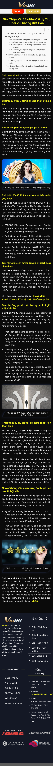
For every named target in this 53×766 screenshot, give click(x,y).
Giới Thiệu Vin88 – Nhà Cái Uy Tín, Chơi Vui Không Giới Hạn (25, 35)
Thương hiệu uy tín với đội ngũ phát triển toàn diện (28, 61)
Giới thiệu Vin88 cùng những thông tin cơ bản (28, 39)
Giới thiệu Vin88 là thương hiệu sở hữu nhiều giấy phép (29, 46)
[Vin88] (26, 4)
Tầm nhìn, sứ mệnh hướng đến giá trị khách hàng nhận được (29, 51)
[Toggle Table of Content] (45, 30)
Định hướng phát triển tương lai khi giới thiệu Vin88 (27, 56)
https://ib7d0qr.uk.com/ (42, 694)
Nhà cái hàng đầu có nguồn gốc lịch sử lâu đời (29, 42)
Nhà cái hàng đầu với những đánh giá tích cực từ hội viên (29, 67)
